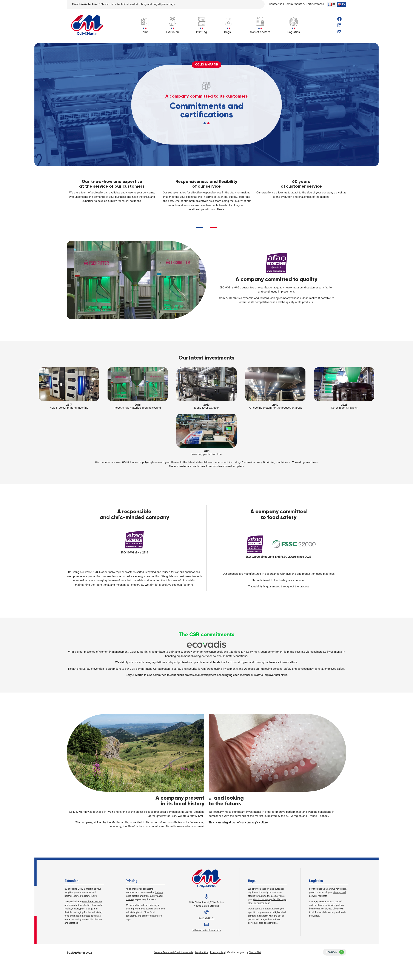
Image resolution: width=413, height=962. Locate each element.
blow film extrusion (92, 901)
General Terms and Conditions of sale (173, 952)
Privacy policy (217, 952)
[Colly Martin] (87, 25)
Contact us (275, 4)
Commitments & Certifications (303, 4)
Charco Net (255, 952)
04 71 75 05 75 (206, 918)
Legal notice (201, 952)
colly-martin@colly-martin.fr (206, 930)
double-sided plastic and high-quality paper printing (144, 896)
